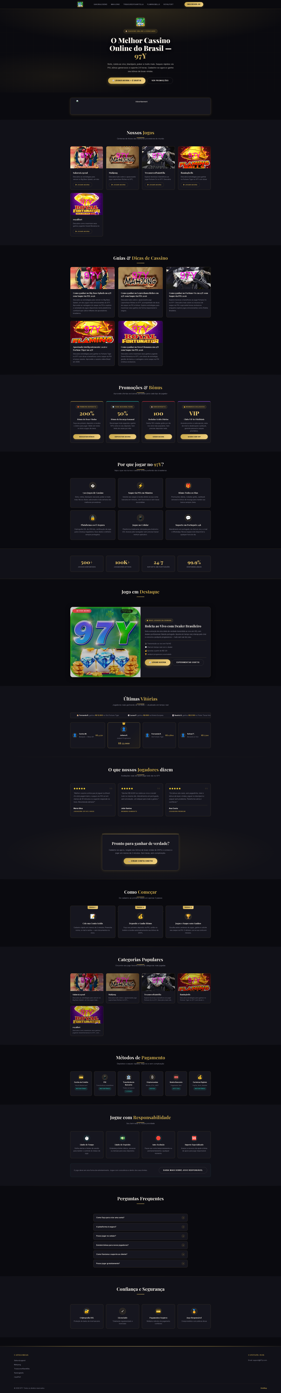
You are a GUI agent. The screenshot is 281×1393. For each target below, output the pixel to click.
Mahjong (115, 4)
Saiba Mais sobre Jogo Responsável (183, 1170)
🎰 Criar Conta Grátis (140, 861)
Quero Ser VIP (194, 437)
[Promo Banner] (140, 106)
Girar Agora (158, 437)
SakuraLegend (100, 4)
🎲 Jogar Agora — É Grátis (126, 81)
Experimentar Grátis (188, 662)
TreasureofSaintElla (133, 4)
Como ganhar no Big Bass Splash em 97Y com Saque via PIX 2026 (92, 294)
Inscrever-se (193, 4)
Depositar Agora (123, 437)
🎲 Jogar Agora (157, 662)
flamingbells (153, 4)
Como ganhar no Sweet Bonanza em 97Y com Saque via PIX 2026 (140, 348)
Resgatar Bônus (86, 437)
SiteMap (264, 1388)
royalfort (168, 4)
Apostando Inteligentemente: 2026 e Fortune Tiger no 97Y (90, 348)
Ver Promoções (160, 81)
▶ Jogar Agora (82, 185)
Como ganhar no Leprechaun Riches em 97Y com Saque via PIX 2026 (140, 294)
